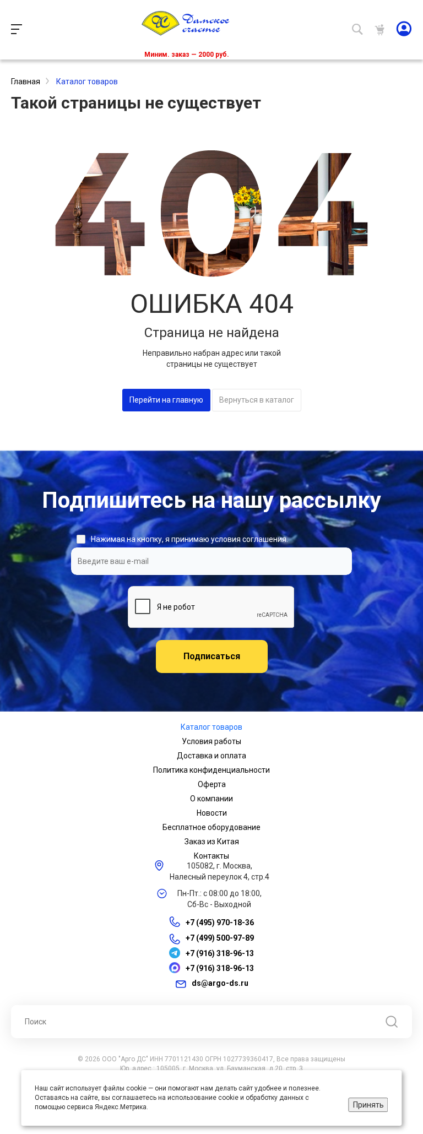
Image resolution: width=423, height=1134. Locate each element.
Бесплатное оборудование (211, 827)
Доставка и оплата (211, 755)
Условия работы (211, 741)
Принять (368, 1104)
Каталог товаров (211, 727)
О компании (211, 798)
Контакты (211, 855)
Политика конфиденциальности (211, 770)
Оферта (212, 784)
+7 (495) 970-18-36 (220, 922)
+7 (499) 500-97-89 (220, 938)
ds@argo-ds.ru (220, 983)
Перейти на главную (166, 399)
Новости (212, 813)
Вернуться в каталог (256, 399)
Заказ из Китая (212, 841)
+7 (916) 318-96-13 (220, 953)
